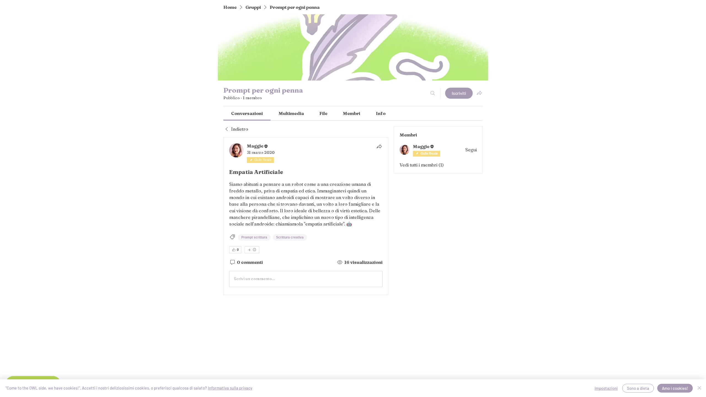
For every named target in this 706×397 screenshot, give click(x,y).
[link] (247, 113)
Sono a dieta (638, 388)
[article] (305, 216)
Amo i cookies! (675, 388)
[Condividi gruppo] (479, 93)
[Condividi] (379, 146)
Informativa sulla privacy (230, 387)
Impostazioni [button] (606, 388)
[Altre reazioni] (252, 249)
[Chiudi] (699, 388)
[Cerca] (432, 93)
